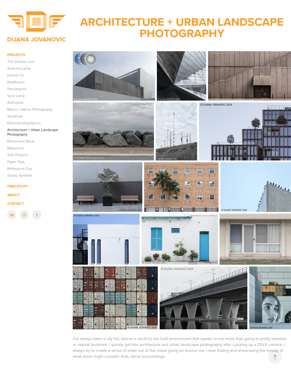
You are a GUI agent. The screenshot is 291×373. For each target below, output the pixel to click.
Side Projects (17, 154)
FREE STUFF (17, 186)
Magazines (15, 147)
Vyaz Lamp (16, 95)
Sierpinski (15, 116)
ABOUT (13, 195)
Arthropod (15, 102)
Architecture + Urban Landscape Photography (32, 132)
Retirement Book (20, 141)
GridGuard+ (16, 81)
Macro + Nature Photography (30, 109)
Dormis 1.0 (15, 75)
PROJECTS (16, 54)
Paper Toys (15, 161)
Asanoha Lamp (19, 68)
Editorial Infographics (24, 122)
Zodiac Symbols (19, 175)
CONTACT (15, 203)
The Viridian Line (20, 61)
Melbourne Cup (19, 168)
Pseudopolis (17, 88)
